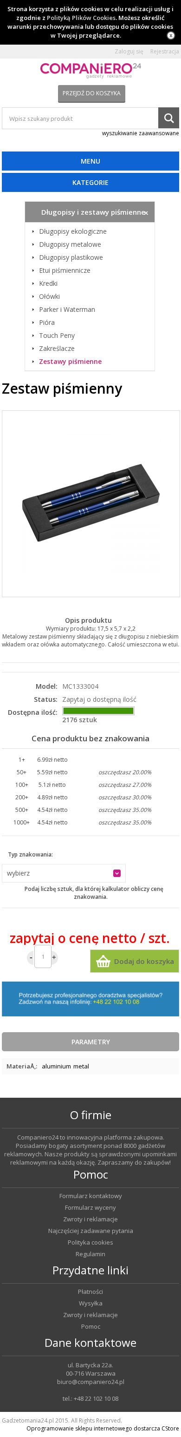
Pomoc (90, 1326)
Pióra (47, 322)
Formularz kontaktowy (90, 1196)
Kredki (48, 283)
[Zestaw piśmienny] (91, 504)
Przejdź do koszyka (92, 93)
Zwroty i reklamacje (90, 1219)
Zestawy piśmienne (70, 361)
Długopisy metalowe (70, 244)
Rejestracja (164, 51)
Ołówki (49, 296)
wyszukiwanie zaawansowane (140, 133)
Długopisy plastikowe (71, 257)
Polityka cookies (90, 1242)
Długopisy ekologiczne (73, 231)
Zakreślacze (57, 348)
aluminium (56, 1066)
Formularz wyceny (90, 1207)
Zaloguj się (129, 51)
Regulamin (90, 1254)
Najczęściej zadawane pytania (90, 1230)
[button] (64, 873)
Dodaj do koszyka (144, 961)
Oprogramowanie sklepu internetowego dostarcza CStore (102, 1428)
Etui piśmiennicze (64, 270)
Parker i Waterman (67, 309)
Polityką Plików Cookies (81, 17)
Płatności (90, 1291)
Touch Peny (57, 335)
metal (81, 1066)
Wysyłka (91, 1303)
